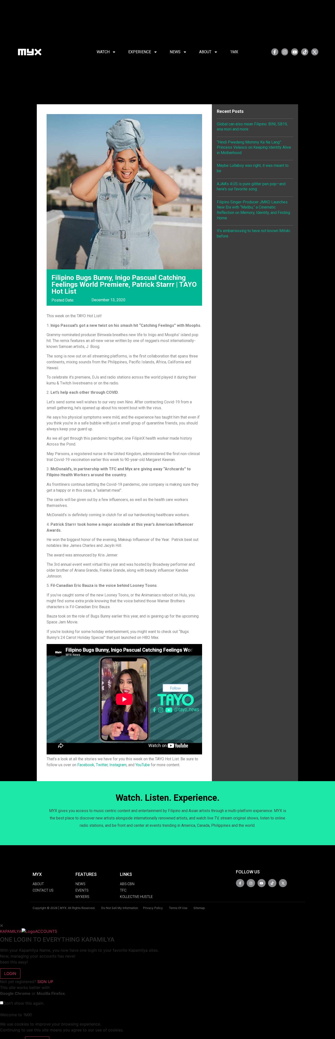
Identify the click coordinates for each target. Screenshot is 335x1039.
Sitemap (199, 908)
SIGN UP (45, 981)
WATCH (103, 52)
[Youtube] (294, 51)
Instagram (118, 765)
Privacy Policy (153, 908)
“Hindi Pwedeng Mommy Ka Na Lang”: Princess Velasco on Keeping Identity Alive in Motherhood (254, 147)
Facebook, (86, 765)
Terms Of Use (178, 908)
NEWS (175, 52)
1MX (234, 52)
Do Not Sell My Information (119, 908)
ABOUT (205, 52)
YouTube (142, 765)
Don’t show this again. (23, 1003)
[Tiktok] (304, 51)
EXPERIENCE (139, 52)
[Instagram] (284, 51)
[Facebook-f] (274, 51)
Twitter (102, 765)
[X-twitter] (314, 51)
